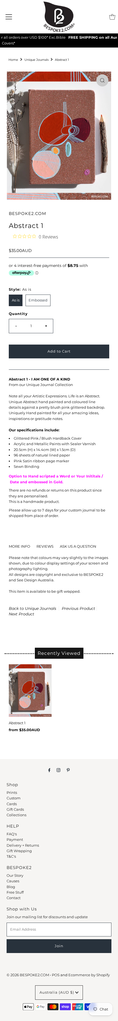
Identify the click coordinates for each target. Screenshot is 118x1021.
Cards (12, 804)
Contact (14, 898)
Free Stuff (15, 892)
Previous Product (78, 608)
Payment (15, 840)
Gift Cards (15, 809)
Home (13, 60)
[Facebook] (49, 770)
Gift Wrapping (19, 851)
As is (15, 300)
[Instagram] (58, 770)
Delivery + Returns (23, 845)
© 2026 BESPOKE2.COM (28, 975)
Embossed (38, 300)
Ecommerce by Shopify (89, 975)
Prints (12, 793)
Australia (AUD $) (57, 992)
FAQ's (12, 834)
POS (56, 975)
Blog (11, 887)
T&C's (11, 856)
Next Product (21, 613)
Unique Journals (36, 60)
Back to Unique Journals (32, 608)
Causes (13, 881)
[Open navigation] (8, 17)
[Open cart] (112, 17)
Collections (16, 815)
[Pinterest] (68, 770)
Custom (14, 798)
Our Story (15, 875)
